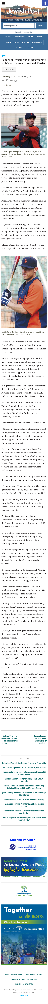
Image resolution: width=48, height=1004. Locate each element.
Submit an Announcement (33, 974)
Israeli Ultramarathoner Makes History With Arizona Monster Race (24, 812)
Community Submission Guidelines (24, 979)
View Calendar (16, 974)
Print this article (9, 69)
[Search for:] (18, 25)
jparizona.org (24, 995)
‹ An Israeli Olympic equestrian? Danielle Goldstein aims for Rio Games (10, 740)
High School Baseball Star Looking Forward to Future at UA (24, 763)
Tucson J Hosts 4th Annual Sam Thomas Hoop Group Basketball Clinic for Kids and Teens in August (24, 787)
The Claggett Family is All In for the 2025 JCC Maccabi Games (24, 805)
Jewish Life (37, 42)
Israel (30, 37)
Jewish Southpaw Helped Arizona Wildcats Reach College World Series (24, 793)
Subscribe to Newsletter (24, 984)
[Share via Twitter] (3, 80)
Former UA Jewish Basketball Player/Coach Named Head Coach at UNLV (24, 818)
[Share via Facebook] (7, 80)
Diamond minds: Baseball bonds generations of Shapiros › (40, 740)
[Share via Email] (12, 80)
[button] (45, 3)
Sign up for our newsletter (23, 32)
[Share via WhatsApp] (15, 81)
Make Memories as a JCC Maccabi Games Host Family (24, 799)
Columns (18, 47)
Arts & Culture (12, 42)
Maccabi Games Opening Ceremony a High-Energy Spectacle (24, 780)
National (29, 47)
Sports (3, 55)
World (39, 37)
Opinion (25, 42)
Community (20, 37)
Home (7, 974)
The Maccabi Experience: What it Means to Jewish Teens (24, 767)
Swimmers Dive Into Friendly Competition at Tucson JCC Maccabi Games (24, 773)
